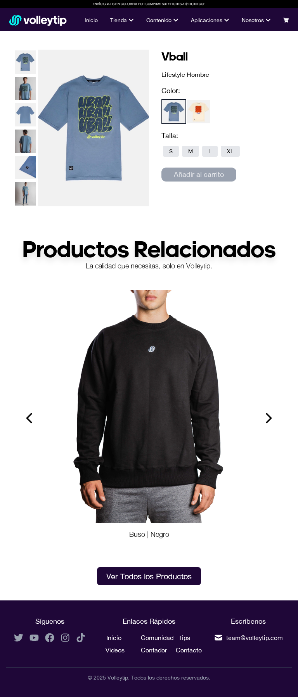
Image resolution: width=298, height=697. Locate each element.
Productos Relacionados (149, 249)
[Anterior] (30, 418)
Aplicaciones (206, 20)
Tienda (118, 20)
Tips (184, 637)
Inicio (91, 20)
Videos (114, 650)
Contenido (159, 20)
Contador (149, 650)
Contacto (184, 650)
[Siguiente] (268, 418)
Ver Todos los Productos (149, 576)
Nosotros (253, 20)
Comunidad (149, 637)
